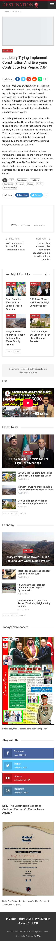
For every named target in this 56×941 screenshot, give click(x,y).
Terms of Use (26, 919)
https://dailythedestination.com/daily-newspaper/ (24, 728)
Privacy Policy (42, 919)
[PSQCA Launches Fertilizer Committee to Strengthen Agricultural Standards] (9, 588)
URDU (35, 923)
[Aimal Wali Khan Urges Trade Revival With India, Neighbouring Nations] (9, 604)
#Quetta (39, 184)
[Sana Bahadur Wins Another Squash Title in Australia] (16, 289)
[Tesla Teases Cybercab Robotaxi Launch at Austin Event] (9, 574)
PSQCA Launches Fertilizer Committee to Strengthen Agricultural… (31, 588)
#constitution (22, 180)
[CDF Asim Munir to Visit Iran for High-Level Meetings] (40, 289)
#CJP (12, 180)
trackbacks (38, 369)
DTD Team (11, 919)
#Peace (30, 184)
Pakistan (7, 51)
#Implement (8, 184)
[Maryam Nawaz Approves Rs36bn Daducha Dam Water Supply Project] (16, 321)
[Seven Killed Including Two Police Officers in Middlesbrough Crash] (9, 477)
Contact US (23, 923)
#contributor (35, 180)
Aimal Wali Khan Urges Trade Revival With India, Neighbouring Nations (34, 603)
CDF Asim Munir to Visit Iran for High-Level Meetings (28, 460)
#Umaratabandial (10, 188)
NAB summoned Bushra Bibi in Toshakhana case (15, 246)
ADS (38, 936)
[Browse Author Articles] (28, 214)
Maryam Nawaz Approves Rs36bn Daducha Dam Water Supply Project (28, 558)
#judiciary (20, 184)
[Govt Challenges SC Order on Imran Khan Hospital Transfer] (40, 321)
